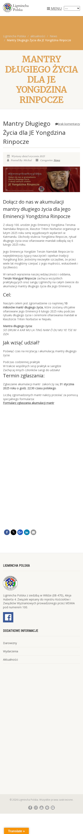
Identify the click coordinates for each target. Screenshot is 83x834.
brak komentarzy (69, 124)
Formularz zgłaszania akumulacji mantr (28, 403)
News (57, 160)
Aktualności (10, 659)
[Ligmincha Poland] (27, 7)
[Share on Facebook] (7, 532)
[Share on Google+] (20, 532)
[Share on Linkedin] (27, 532)
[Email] (33, 532)
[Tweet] (13, 532)
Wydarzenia (10, 651)
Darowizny (10, 643)
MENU (56, 8)
